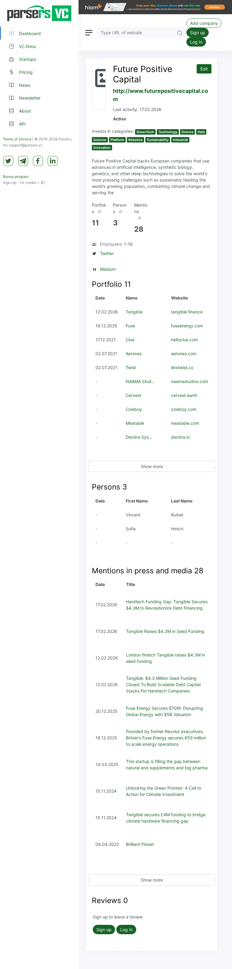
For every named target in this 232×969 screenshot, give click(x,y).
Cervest (133, 395)
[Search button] (179, 32)
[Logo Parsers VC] (39, 13)
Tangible (134, 311)
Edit (204, 68)
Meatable (135, 423)
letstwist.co (182, 367)
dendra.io (180, 437)
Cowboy (134, 409)
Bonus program (15, 176)
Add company (204, 23)
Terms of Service (17, 139)
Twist (131, 367)
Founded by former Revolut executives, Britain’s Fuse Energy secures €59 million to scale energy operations (166, 738)
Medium (108, 269)
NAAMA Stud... (140, 381)
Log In (196, 41)
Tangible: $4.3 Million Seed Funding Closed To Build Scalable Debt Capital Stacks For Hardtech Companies (163, 684)
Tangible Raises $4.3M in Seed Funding (165, 631)
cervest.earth (184, 395)
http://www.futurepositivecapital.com (160, 95)
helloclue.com (184, 339)
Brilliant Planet (140, 844)
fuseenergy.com (187, 325)
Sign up (197, 32)
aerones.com (183, 353)
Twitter (107, 253)
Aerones (134, 353)
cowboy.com (183, 409)
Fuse (130, 325)
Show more (152, 466)
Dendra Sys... (139, 437)
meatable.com (185, 423)
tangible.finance (187, 311)
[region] (39, 484)
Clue (130, 339)
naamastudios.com (189, 381)
